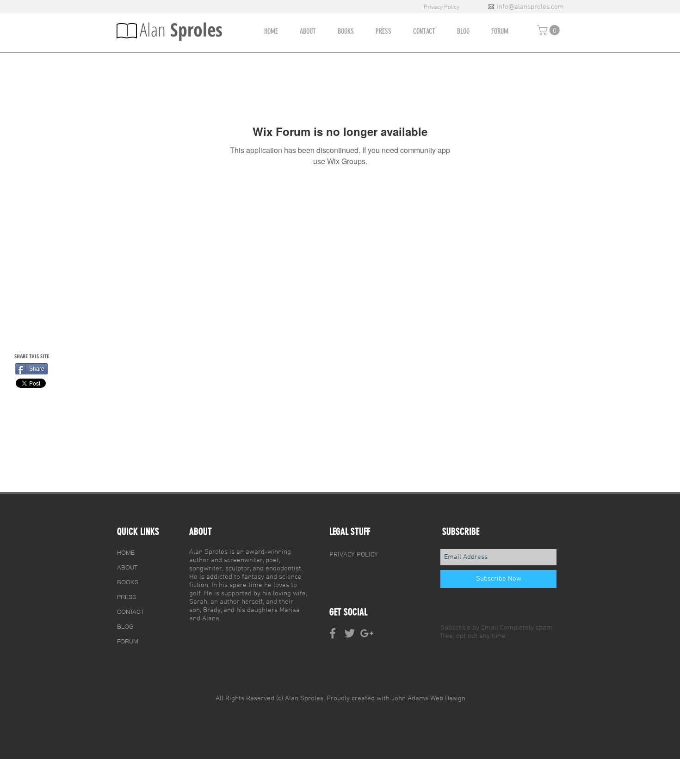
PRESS (126, 596)
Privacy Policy (442, 7)
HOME (126, 552)
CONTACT (130, 611)
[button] (549, 30)
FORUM (127, 641)
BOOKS (127, 582)
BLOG (125, 626)
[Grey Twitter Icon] (350, 633)
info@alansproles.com (530, 7)
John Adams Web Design (428, 698)
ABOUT (127, 567)
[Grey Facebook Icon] (333, 633)
